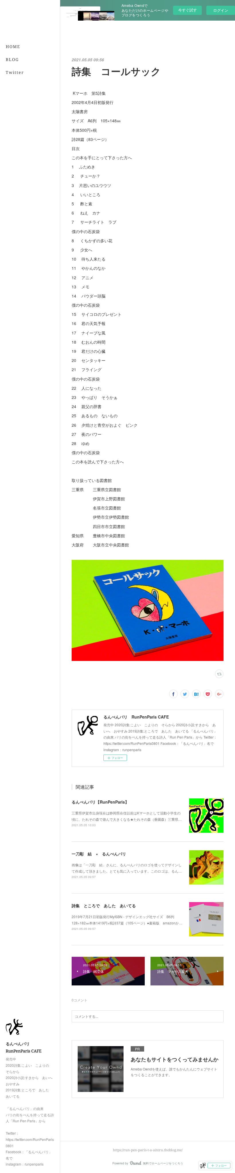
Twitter (15, 72)
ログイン (220, 10)
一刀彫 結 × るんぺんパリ (99, 854)
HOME (13, 46)
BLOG (12, 59)
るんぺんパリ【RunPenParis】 (100, 802)
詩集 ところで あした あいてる (104, 905)
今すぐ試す (187, 10)
